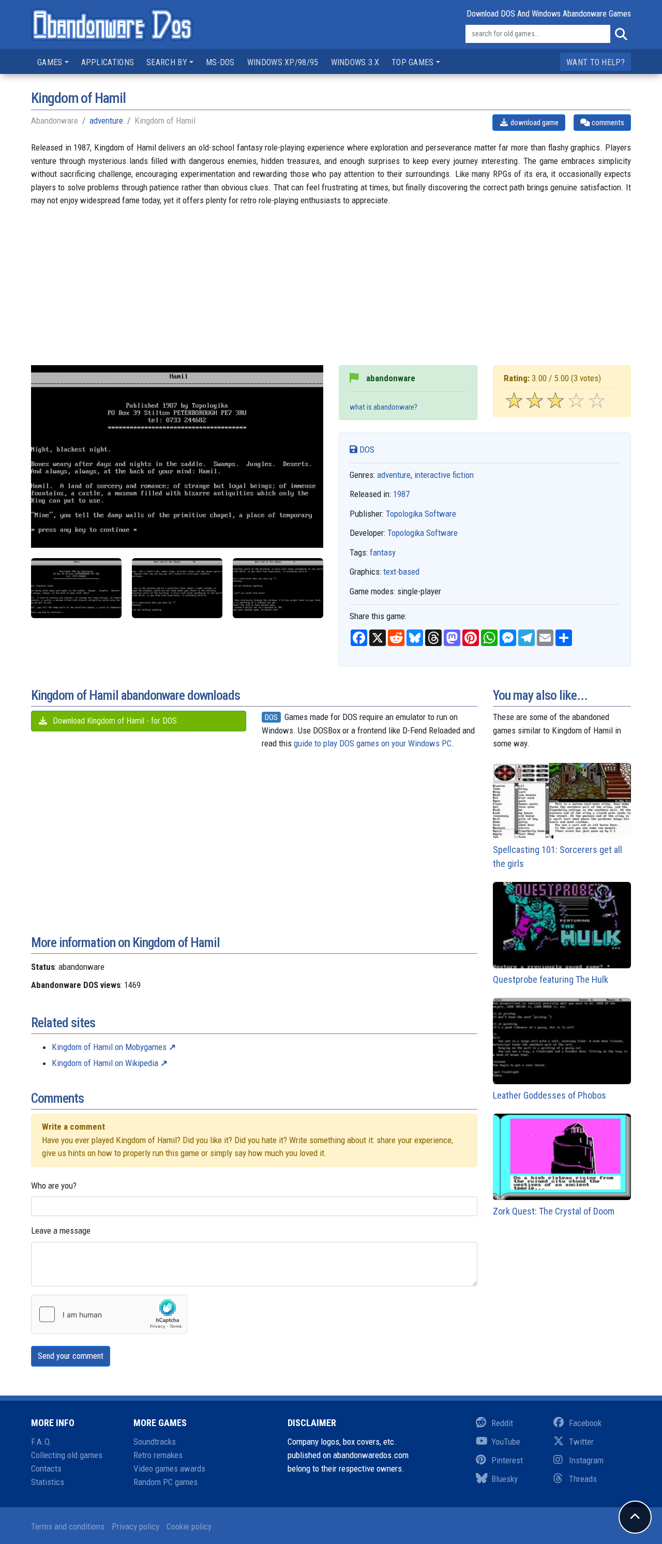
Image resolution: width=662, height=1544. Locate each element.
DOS (365, 449)
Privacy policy (135, 1526)
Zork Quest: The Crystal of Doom (553, 1211)
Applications (107, 62)
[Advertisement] (331, 292)
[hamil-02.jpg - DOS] (177, 588)
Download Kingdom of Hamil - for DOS (114, 721)
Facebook (585, 1423)
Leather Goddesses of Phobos (549, 1095)
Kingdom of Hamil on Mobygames (109, 1047)
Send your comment (70, 1356)
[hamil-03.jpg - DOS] (278, 588)
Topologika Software (421, 513)
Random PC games (165, 1482)
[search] (620, 34)
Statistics (47, 1482)
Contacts (46, 1468)
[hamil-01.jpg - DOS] (76, 588)
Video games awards (169, 1468)
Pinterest (507, 1460)
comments (607, 122)
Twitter (581, 1441)
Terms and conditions (67, 1526)
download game (534, 122)
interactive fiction (444, 475)
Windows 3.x (355, 62)
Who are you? (54, 1185)
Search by (166, 62)
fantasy (383, 552)
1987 (401, 494)
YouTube (505, 1441)
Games (50, 62)
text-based (401, 571)
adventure (106, 120)
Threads (583, 1479)
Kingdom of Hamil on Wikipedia (105, 1063)
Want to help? (595, 62)
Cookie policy (189, 1526)
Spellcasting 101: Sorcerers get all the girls (557, 856)
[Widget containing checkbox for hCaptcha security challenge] (109, 1314)
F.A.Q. (41, 1441)
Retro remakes (158, 1455)
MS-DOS (220, 62)
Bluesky (504, 1479)
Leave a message (61, 1230)
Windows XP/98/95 (283, 62)
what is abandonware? (383, 407)
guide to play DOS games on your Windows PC (373, 743)
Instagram (586, 1460)
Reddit (502, 1423)
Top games (413, 62)
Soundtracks (154, 1441)
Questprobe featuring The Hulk (550, 979)
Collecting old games (66, 1455)
